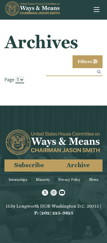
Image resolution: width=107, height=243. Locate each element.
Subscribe (29, 165)
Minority (43, 180)
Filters (85, 61)
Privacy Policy (69, 180)
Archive (78, 165)
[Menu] (97, 10)
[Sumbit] (99, 72)
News (93, 180)
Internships (18, 180)
